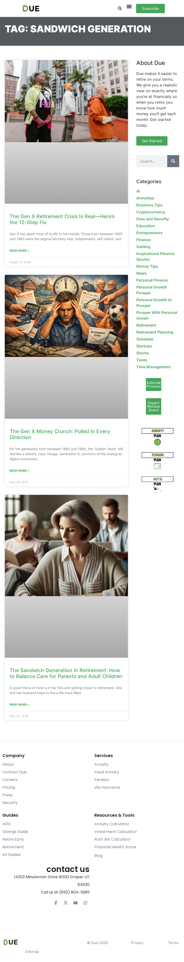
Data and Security (152, 218)
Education (145, 225)
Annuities (145, 198)
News (141, 273)
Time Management (153, 366)
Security (10, 802)
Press (7, 795)
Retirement (146, 325)
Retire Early (13, 839)
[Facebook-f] (56, 903)
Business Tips (149, 205)
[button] (119, 8)
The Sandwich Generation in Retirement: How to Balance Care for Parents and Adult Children (66, 673)
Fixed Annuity (106, 772)
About (8, 764)
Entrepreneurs (149, 232)
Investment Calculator (115, 831)
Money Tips (147, 266)
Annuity (101, 764)
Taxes (141, 359)
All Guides (11, 854)
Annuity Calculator (111, 824)
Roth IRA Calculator (112, 839)
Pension (101, 779)
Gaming (143, 246)
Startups (144, 346)
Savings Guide (15, 831)
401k (6, 824)
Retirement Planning (154, 332)
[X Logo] (65, 903)
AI (138, 191)
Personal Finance (152, 280)
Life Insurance (107, 787)
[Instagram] (85, 903)
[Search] (173, 161)
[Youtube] (75, 903)
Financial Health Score (115, 847)
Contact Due (14, 772)
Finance (143, 239)
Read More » (19, 250)
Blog (98, 855)
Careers (10, 779)
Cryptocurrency (150, 211)
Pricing (8, 787)
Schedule (144, 339)
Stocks (142, 353)
